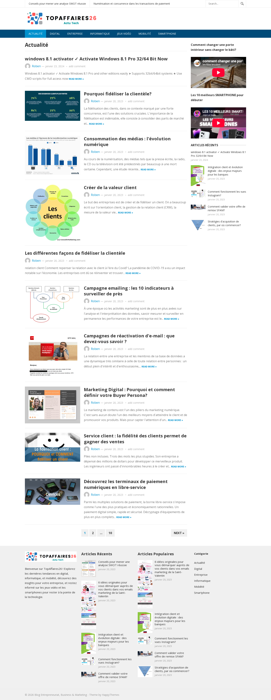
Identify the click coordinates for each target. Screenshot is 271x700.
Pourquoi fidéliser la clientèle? (118, 94)
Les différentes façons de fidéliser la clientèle (75, 253)
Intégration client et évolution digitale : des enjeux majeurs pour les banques (225, 170)
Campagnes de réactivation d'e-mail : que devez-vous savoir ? (129, 338)
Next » (179, 533)
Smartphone (167, 33)
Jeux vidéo (124, 33)
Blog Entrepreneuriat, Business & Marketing (60, 695)
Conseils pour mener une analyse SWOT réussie (57, 3)
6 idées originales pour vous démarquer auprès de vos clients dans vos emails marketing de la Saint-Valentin (115, 589)
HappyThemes (110, 695)
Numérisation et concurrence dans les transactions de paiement (131, 3)
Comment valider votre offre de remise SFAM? (113, 675)
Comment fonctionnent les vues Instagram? (115, 660)
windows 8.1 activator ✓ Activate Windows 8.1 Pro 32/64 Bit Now (96, 59)
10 (110, 533)
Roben (36, 66)
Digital (55, 33)
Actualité (35, 33)
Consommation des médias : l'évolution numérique (127, 141)
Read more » (76, 78)
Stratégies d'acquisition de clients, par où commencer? (224, 223)
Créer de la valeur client (110, 187)
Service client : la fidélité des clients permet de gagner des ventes (135, 438)
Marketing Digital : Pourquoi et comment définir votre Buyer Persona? (129, 392)
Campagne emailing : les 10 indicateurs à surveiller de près (129, 291)
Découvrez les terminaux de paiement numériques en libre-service (126, 484)
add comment (77, 66)
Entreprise (75, 33)
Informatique (100, 33)
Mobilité (144, 33)
